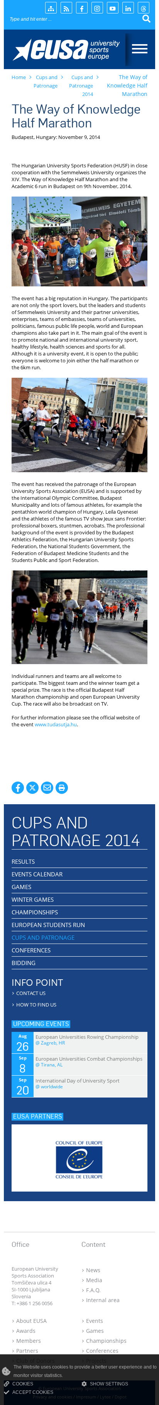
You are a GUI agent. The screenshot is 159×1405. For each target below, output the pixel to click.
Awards (26, 1330)
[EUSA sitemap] (51, 7)
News (93, 1270)
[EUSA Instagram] (97, 7)
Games (95, 1330)
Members (28, 1340)
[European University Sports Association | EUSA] (72, 50)
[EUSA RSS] (66, 7)
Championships (106, 1340)
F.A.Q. (93, 1290)
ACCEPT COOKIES (32, 1392)
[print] (62, 788)
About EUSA (31, 1320)
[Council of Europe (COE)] (79, 1156)
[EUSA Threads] (143, 7)
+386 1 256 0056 (34, 1303)
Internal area (103, 1300)
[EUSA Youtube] (112, 7)
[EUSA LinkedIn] (128, 7)
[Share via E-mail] (47, 788)
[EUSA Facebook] (82, 7)
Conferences (102, 1350)
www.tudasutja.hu (56, 724)
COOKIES (22, 1384)
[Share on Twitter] (32, 788)
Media (94, 1280)
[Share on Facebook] (18, 788)
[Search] (146, 19)
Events (94, 1320)
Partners (27, 1350)
